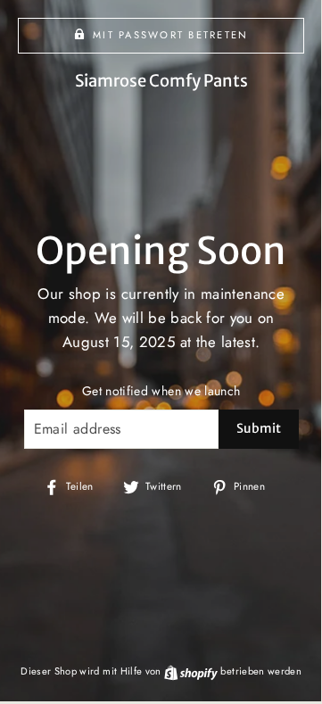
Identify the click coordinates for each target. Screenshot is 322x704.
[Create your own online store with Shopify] (192, 671)
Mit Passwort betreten (170, 35)
